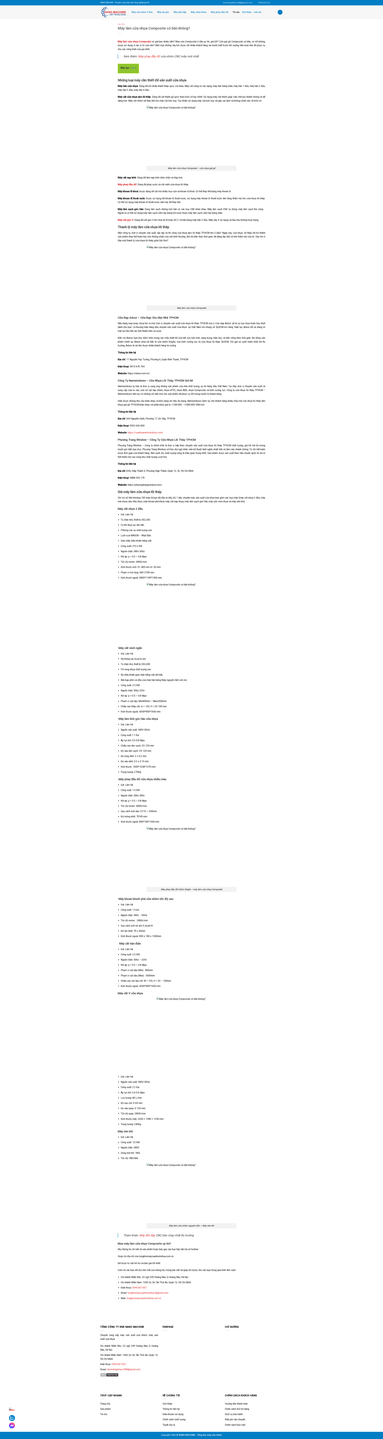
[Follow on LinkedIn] (278, 3)
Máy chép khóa (198, 12)
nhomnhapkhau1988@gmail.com (123, 1369)
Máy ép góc (163, 12)
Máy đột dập (180, 12)
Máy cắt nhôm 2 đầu (142, 12)
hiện (133, 68)
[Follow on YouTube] (281, 3)
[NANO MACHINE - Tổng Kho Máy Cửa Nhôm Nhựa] (113, 12)
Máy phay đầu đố (219, 12)
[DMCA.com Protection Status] (109, 1374)
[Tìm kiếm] (280, 12)
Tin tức (236, 12)
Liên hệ (257, 12)
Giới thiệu (247, 12)
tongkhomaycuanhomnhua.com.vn (144, 1298)
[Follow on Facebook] (275, 3)
